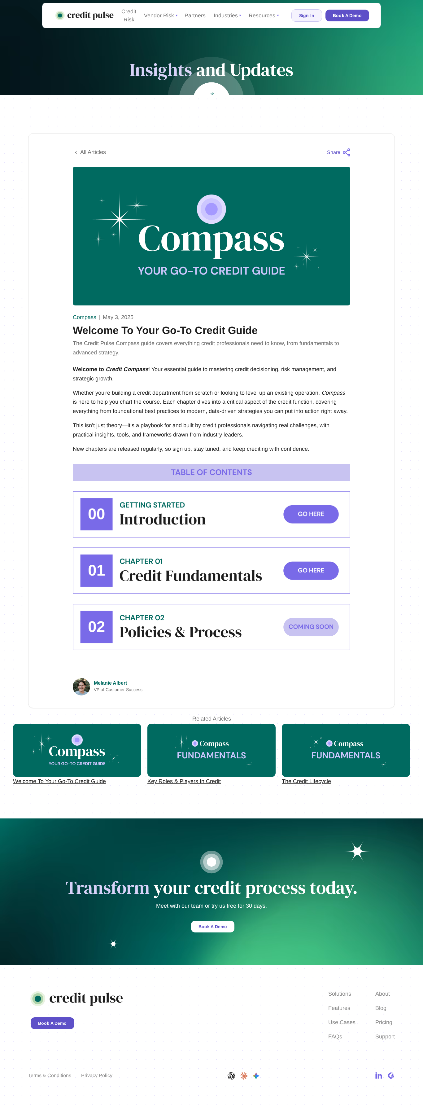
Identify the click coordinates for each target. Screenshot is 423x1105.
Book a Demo (212, 926)
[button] (160, 15)
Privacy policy (96, 1075)
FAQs (335, 1036)
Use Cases (341, 1022)
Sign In (306, 15)
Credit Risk (128, 15)
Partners (195, 15)
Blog (380, 1008)
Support (385, 1036)
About (382, 994)
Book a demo (347, 15)
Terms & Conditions (49, 1075)
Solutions (339, 994)
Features (339, 1008)
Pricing (383, 1022)
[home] (85, 15)
